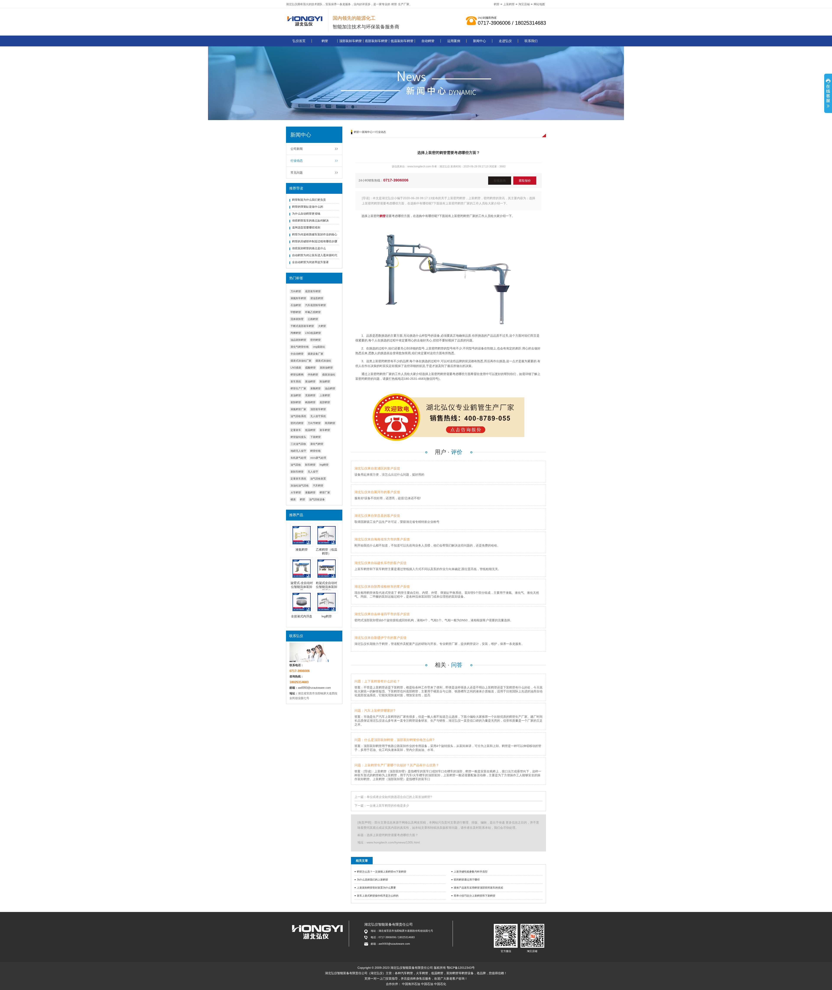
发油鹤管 (296, 395)
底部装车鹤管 (313, 291)
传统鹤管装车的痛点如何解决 (310, 220)
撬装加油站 (328, 374)
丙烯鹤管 (296, 332)
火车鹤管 (296, 492)
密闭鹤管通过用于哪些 (467, 879)
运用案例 (453, 41)
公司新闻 (297, 148)
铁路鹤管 (310, 402)
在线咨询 (500, 180)
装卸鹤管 (296, 402)
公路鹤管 (313, 319)
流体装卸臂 (297, 319)
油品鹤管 (330, 388)
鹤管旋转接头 (298, 437)
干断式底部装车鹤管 (302, 326)
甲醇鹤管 (296, 312)
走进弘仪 (505, 41)
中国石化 (440, 984)
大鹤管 (322, 326)
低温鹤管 (310, 430)
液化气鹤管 (316, 443)
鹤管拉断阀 (297, 374)
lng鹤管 (324, 464)
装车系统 (296, 381)
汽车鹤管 (318, 485)
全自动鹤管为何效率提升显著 (310, 262)
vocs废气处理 (318, 457)
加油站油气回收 (300, 485)
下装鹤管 (315, 437)
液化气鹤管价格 (300, 346)
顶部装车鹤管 (318, 409)
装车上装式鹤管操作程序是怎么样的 (377, 895)
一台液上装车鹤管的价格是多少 (388, 805)
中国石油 (427, 984)
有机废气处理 (298, 457)
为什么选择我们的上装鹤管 (372, 879)
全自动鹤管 (297, 353)
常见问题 (297, 172)
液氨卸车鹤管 (298, 298)
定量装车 (296, 430)
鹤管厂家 (325, 492)
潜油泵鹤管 (316, 298)
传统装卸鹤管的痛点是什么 (309, 248)
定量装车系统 (298, 478)
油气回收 (296, 464)
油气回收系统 (298, 416)
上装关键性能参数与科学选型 (471, 871)
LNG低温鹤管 (313, 332)
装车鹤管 (325, 430)
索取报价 (525, 180)
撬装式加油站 (323, 360)
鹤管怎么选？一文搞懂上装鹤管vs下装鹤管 (381, 871)
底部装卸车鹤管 (376, 41)
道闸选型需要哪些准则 (306, 227)
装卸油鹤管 (326, 367)
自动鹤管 (427, 41)
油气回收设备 (317, 499)
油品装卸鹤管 (298, 339)
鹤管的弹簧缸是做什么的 (307, 206)
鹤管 (394, 4)
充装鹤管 (310, 395)
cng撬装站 (319, 346)
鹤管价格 (315, 450)
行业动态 (297, 160)
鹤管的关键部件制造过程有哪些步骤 (314, 241)
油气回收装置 (318, 478)
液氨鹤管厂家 (298, 409)
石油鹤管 (296, 305)
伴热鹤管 (313, 374)
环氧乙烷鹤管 (313, 312)
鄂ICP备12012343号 (461, 967)
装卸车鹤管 (297, 471)
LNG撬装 (296, 367)
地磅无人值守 (298, 450)
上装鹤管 (509, 4)
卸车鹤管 (310, 464)
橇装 (293, 499)
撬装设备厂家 (315, 353)
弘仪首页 (299, 41)
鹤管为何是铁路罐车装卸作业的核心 (314, 234)
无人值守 (313, 471)
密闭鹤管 (315, 339)
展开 (828, 94)
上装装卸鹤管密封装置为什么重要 (376, 887)
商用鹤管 (330, 423)
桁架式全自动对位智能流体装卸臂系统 (326, 586)
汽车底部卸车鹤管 (315, 305)
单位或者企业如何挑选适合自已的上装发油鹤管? (399, 797)
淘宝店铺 (524, 4)
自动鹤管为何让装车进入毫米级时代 (314, 255)
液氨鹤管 (310, 492)
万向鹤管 (296, 291)
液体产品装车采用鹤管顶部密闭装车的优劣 (478, 887)
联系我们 (531, 41)
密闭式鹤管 (297, 423)
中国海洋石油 (411, 984)
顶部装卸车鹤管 (350, 41)
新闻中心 (479, 41)
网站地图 (539, 4)
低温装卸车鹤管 (402, 41)
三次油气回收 (298, 443)
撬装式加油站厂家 (301, 360)
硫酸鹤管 (310, 367)
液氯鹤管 (315, 388)
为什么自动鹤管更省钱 (306, 213)
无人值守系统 (318, 416)
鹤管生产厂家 (298, 388)
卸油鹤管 (325, 381)
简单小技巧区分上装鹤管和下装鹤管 (474, 895)
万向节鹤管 (314, 423)
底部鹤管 (325, 402)
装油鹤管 (310, 381)
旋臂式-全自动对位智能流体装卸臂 (302, 586)
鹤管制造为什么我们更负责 (309, 199)
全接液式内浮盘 (301, 616)
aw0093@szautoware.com (314, 687)
